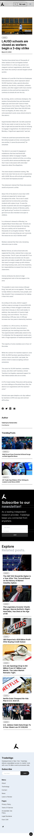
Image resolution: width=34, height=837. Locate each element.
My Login (22, 4)
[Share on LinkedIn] (10, 408)
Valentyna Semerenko (9, 423)
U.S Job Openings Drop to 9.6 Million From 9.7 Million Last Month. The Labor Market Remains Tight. (15, 669)
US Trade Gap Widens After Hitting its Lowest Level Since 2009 (15, 481)
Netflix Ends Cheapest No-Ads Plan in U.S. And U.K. (16, 699)
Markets (5, 451)
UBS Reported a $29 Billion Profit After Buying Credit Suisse (17, 641)
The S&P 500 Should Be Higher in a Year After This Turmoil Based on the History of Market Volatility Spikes (17, 579)
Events (4, 37)
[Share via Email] (14, 409)
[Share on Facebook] (3, 408)
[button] (30, 4)
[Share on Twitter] (6, 408)
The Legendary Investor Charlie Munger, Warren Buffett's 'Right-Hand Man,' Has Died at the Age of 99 (16, 610)
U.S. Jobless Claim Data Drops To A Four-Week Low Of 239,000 (17, 726)
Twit (3, 826)
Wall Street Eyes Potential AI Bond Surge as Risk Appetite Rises (16, 455)
